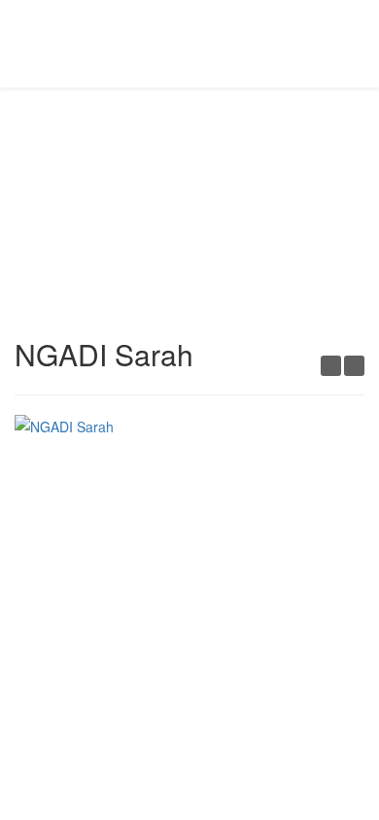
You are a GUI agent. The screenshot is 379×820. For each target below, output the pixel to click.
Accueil (129, 161)
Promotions (203, 161)
